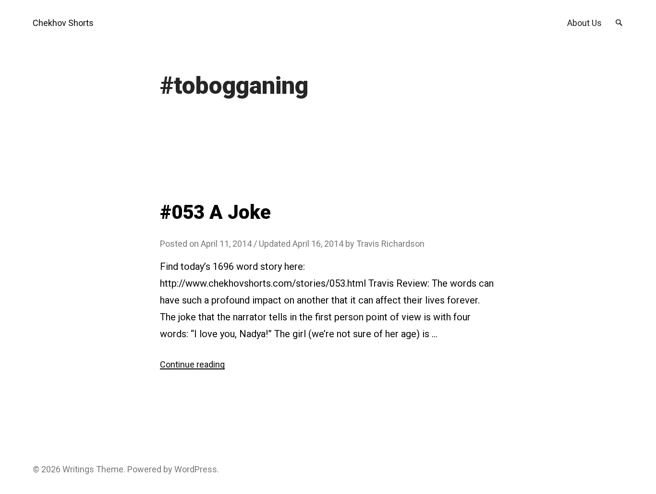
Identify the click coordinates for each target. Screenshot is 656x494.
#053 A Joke (215, 212)
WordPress (195, 469)
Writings (78, 469)
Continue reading (192, 364)
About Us (584, 23)
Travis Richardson (390, 244)
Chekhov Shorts (63, 23)
